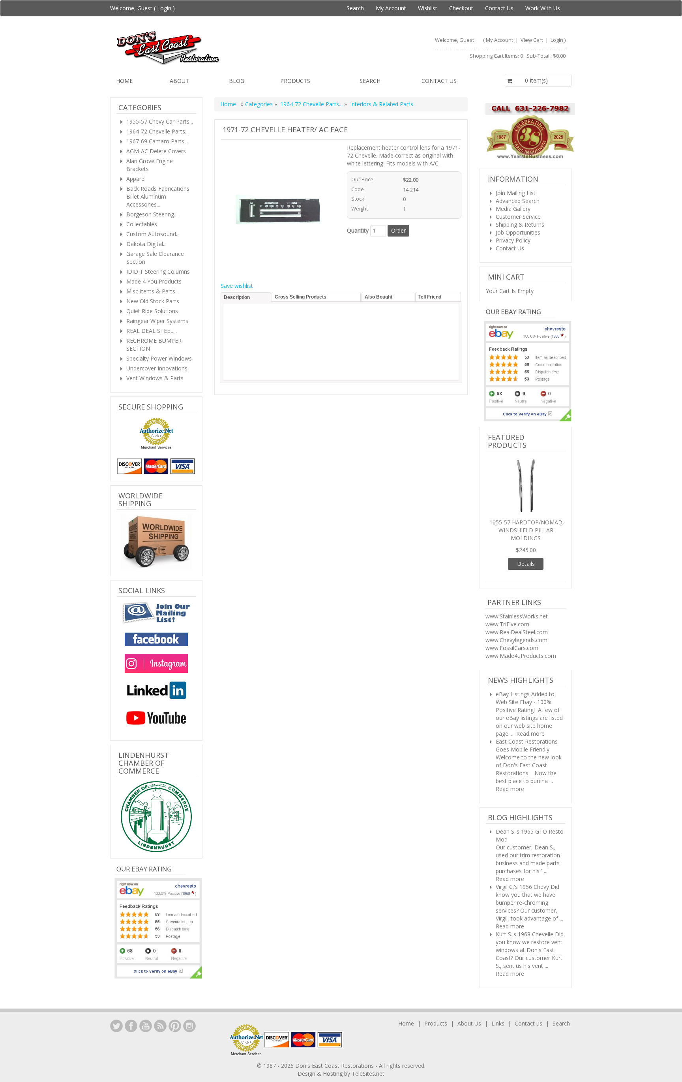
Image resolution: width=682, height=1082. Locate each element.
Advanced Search (518, 201)
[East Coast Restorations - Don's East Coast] (225, 47)
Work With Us (542, 8)
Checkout (461, 8)
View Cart (532, 39)
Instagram (189, 1018)
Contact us (439, 81)
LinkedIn (116, 1018)
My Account (391, 8)
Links (497, 1015)
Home (124, 81)
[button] (492, 504)
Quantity (358, 230)
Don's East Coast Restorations (335, 1057)
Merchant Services (156, 447)
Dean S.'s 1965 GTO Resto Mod (530, 807)
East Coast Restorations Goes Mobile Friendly (527, 717)
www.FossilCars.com (511, 620)
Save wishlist (237, 285)
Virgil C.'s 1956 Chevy (522, 859)
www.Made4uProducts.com (520, 628)
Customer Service (518, 216)
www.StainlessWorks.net (516, 588)
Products (295, 81)
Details (526, 536)
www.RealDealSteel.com (516, 604)
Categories (259, 104)
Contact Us (499, 8)
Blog (236, 81)
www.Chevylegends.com (516, 612)
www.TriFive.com (507, 596)
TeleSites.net (368, 1065)
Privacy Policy (513, 240)
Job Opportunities (518, 232)
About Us (469, 1015)
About (179, 81)
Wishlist (427, 8)
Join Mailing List (516, 193)
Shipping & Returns (520, 224)
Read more (530, 706)
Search (355, 8)
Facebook (131, 1018)
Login (164, 8)
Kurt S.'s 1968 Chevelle (524, 906)
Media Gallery (513, 208)
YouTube (145, 1018)
